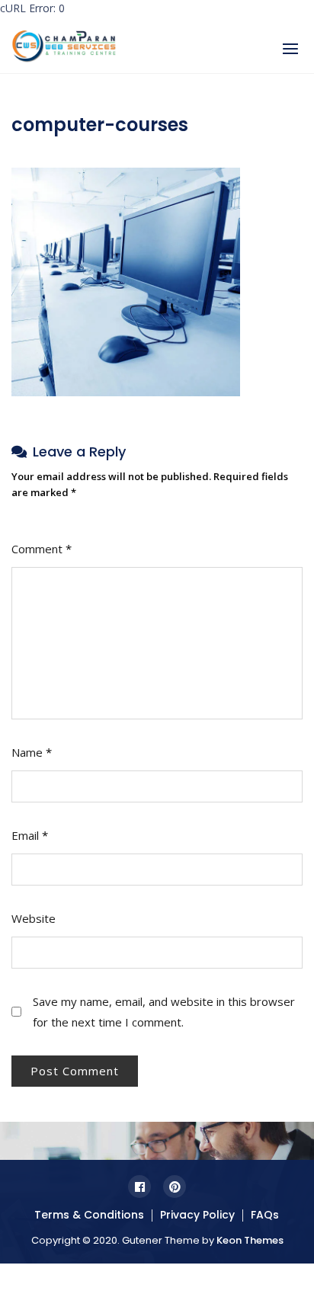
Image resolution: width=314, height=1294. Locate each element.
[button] (290, 49)
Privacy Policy (197, 1214)
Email (29, 835)
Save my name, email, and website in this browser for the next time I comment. (164, 1012)
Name (31, 752)
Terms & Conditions (89, 1214)
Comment (41, 548)
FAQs (265, 1214)
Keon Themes (250, 1240)
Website (33, 918)
